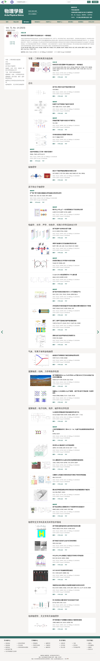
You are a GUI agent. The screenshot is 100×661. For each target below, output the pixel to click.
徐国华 (76, 462)
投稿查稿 (8, 645)
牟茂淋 (62, 358)
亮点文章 (16, 22)
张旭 (54, 294)
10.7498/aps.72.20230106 (50, 156)
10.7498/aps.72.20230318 (73, 479)
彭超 (68, 379)
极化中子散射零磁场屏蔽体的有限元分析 (64, 171)
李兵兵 (60, 106)
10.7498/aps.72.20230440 (73, 450)
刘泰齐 (54, 358)
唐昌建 (65, 358)
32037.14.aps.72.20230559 (63, 177)
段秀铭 (54, 433)
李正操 (73, 395)
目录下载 (12, 43)
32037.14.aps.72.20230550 (63, 577)
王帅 (57, 447)
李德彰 (31, 154)
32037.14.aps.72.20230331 (63, 562)
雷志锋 (64, 379)
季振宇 (59, 492)
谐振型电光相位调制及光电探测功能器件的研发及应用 (68, 585)
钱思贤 (58, 528)
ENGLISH (91, 22)
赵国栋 (72, 294)
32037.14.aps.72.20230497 (64, 52)
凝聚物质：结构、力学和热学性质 (14, 74)
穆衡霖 (58, 622)
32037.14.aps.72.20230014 (63, 281)
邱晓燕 (67, 558)
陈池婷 (31, 195)
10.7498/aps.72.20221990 (50, 198)
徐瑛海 (79, 47)
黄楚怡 (67, 173)
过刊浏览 (63, 645)
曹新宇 (83, 47)
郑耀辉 (89, 587)
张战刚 (54, 379)
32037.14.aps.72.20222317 (63, 250)
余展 (63, 246)
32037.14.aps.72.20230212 (63, 547)
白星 (60, 246)
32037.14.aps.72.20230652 (63, 141)
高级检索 (95, 2)
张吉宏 (62, 308)
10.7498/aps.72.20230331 (73, 560)
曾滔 (54, 173)
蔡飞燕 (58, 323)
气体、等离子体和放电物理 (12, 72)
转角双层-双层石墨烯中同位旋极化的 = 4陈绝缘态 (36, 35)
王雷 (34, 49)
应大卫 (54, 231)
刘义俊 (22, 47)
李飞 (61, 323)
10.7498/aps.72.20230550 (73, 575)
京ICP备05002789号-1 (55, 655)
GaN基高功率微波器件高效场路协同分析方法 (66, 412)
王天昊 (60, 173)
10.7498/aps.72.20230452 (73, 417)
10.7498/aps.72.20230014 (73, 279)
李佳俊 (68, 294)
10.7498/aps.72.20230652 (73, 139)
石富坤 (63, 492)
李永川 (68, 323)
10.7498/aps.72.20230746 (73, 296)
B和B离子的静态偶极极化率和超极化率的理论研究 (45, 193)
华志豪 (54, 263)
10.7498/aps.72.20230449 (73, 233)
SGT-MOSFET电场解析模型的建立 (63, 570)
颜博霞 (62, 277)
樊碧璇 (60, 263)
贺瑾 (64, 447)
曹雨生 (57, 89)
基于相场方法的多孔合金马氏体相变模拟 (64, 541)
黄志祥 (65, 528)
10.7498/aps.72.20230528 (73, 436)
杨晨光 (58, 509)
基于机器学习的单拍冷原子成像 (62, 228)
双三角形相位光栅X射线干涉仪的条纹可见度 (66, 600)
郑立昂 (57, 587)
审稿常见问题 (36, 645)
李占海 (57, 477)
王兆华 (57, 294)
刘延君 (43, 195)
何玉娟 (71, 379)
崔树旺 (68, 106)
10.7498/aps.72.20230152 (73, 125)
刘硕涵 (66, 47)
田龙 (64, 173)
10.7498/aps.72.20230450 (73, 511)
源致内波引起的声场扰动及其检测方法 (64, 335)
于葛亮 (31, 49)
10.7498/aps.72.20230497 (46, 52)
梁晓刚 (64, 573)
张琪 (76, 47)
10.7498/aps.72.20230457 (73, 531)
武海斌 (65, 231)
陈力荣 (85, 587)
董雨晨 (57, 173)
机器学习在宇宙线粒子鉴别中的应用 (63, 104)
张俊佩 (74, 173)
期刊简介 (70, 22)
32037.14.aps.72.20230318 (63, 481)
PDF (66, 77)
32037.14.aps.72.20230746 (63, 298)
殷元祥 (59, 558)
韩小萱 (58, 212)
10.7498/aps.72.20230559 (73, 175)
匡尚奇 (72, 462)
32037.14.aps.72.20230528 (63, 438)
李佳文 (64, 294)
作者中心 (48, 22)
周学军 (62, 137)
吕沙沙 (65, 395)
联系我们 (80, 22)
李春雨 (62, 414)
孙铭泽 (76, 246)
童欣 (80, 173)
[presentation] (31, 42)
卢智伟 (35, 154)
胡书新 (62, 509)
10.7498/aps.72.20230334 (73, 109)
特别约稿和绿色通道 (23, 647)
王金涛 (69, 395)
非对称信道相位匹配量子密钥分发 (62, 134)
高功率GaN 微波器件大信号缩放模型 (63, 445)
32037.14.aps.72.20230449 (63, 235)
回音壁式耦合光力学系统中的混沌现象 (64, 260)
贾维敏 (58, 395)
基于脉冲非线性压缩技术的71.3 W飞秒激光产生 (67, 292)
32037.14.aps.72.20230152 (63, 127)
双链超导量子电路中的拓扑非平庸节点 (64, 120)
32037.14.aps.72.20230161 (63, 384)
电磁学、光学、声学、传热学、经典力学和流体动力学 (14, 69)
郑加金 (69, 308)
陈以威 (26, 47)
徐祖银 (69, 414)
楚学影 (65, 462)
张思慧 (58, 231)
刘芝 (73, 47)
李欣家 (70, 246)
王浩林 (89, 47)
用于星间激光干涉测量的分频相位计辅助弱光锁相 (67, 620)
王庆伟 (68, 587)
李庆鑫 (40, 47)
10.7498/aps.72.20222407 (73, 265)
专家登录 (35, 647)
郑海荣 (78, 323)
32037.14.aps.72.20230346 (63, 342)
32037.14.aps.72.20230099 (63, 327)
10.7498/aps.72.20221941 (73, 625)
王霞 (37, 195)
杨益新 (60, 338)
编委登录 (48, 643)
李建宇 (54, 308)
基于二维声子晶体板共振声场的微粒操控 (64, 320)
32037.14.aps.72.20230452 (63, 419)
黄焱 (33, 47)
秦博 (72, 587)
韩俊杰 (54, 528)
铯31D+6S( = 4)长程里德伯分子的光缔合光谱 (68, 209)
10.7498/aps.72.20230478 (73, 310)
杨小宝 (43, 154)
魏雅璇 (62, 395)
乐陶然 (54, 622)
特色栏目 (37, 22)
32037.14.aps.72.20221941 (63, 626)
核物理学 (7, 64)
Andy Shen (26, 49)
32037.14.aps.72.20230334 (63, 111)
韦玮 (73, 308)
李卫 (78, 587)
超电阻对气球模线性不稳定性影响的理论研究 (66, 355)
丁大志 (81, 414)
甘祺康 (44, 47)
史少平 (81, 587)
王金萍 (72, 323)
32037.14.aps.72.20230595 (63, 93)
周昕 (57, 246)
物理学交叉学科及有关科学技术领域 (14, 81)
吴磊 (35, 195)
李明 (69, 509)
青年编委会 (91, 645)
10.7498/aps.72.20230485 (73, 590)
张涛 (56, 558)
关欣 (54, 123)
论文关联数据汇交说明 (11, 651)
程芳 (60, 477)
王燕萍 (54, 323)
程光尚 (73, 528)
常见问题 (20, 645)
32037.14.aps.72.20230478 (63, 312)
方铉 (69, 462)
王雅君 (75, 587)
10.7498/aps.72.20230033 (73, 398)
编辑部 (90, 647)
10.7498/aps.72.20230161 (73, 382)
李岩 (72, 622)
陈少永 (58, 358)
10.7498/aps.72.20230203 (73, 494)
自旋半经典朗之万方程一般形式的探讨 (41, 151)
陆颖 (72, 509)
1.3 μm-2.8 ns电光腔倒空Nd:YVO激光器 (65, 274)
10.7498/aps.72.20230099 (73, 325)
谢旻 (64, 263)
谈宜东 (64, 622)
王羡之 (60, 294)
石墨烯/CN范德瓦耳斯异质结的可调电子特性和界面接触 (69, 475)
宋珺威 (51, 47)
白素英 (54, 212)
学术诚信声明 (76, 647)
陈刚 (56, 123)
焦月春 (65, 212)
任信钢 (69, 528)
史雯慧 (65, 308)
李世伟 (70, 47)
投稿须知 (8, 643)
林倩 (61, 379)
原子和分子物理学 (10, 66)
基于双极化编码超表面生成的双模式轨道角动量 (66, 526)
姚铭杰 (54, 277)
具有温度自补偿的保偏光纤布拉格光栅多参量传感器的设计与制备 (72, 306)
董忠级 (58, 308)
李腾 (54, 543)
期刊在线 (26, 22)
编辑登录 (48, 647)
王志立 (64, 602)
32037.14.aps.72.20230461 (63, 606)
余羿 (77, 173)
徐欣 (61, 622)
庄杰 (54, 492)
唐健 (71, 173)
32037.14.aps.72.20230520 (63, 216)
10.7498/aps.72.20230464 (73, 465)
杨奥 (86, 47)
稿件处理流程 (21, 643)
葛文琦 (58, 277)
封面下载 (12, 42)
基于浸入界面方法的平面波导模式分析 (64, 87)
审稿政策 (35, 643)
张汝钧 (64, 323)
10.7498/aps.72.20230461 (73, 605)
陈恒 (61, 602)
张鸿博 (65, 277)
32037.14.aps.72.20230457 (63, 532)
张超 (68, 573)
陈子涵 (54, 602)
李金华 (62, 462)
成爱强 (73, 414)
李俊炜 (54, 395)
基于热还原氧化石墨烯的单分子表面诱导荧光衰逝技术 (68, 507)
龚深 (60, 543)
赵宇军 (39, 154)
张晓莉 (60, 587)
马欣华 (64, 106)
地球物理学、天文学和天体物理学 (14, 84)
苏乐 (54, 573)
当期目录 (63, 643)
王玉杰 (66, 246)
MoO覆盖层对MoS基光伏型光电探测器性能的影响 (68, 460)
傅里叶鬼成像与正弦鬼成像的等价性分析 (64, 243)
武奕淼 (64, 587)
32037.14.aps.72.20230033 (63, 399)
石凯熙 (58, 462)
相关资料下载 (9, 649)
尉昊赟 (68, 622)
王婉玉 (54, 462)
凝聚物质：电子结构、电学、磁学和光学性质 (14, 77)
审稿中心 (59, 22)
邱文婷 (57, 543)
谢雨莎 (63, 558)
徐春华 (65, 509)
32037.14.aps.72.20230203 (63, 496)
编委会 (90, 643)
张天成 (54, 414)
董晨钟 (50, 195)
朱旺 (48, 47)
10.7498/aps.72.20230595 (73, 92)
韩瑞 (56, 492)
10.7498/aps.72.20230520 (73, 214)
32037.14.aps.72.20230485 (63, 592)
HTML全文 (60, 77)
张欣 (75, 323)
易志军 (58, 433)
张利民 (65, 414)
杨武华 (60, 573)
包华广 (77, 414)
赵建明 (69, 212)
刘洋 (73, 246)
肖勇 (54, 89)
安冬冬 (36, 47)
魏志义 (76, 294)
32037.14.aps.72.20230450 (63, 513)
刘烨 (54, 106)
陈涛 (54, 558)
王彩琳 (57, 573)
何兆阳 (54, 338)
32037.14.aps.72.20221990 (40, 200)
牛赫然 (57, 106)
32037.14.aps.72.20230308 (63, 362)
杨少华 (58, 379)
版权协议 (8, 647)
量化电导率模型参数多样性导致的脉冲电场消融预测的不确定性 (71, 489)
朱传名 (62, 528)
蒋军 (47, 195)
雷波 (57, 338)
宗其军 (62, 47)
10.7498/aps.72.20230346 (73, 340)
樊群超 (83, 173)
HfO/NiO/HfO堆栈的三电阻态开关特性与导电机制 (68, 555)
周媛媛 (58, 137)
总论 (6, 61)
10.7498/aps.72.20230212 (73, 545)
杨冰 (22, 49)
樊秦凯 (54, 509)
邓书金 (62, 231)
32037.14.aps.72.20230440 (63, 452)
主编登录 (48, 645)
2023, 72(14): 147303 (31, 52)
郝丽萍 (62, 212)
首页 (7, 22)
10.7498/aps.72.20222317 (73, 248)
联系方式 (90, 649)
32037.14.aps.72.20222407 (63, 267)
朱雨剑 (30, 47)
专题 (74, 643)
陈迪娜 (58, 414)
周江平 (54, 137)
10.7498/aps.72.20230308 (73, 360)
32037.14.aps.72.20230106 (40, 158)
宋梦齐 (58, 602)
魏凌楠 (58, 47)
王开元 (54, 47)
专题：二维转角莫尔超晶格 (12, 59)
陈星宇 (54, 246)
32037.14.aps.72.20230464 (63, 466)
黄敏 (54, 477)
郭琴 (57, 263)
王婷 (40, 195)
